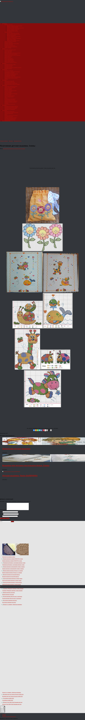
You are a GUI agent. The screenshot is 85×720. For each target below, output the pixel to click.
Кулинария (4, 85)
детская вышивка (14, 148)
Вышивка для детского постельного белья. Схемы (25, 465)
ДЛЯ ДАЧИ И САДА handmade (11, 73)
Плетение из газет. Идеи (10, 82)
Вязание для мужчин (11, 35)
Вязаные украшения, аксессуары (12, 43)
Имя (1, 511)
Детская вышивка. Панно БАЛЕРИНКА (20, 476)
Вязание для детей (9, 44)
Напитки (6, 103)
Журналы (4, 105)
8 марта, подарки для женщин (11, 115)
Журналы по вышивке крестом (11, 106)
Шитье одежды (8, 57)
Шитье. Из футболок (9, 60)
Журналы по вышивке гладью (11, 107)
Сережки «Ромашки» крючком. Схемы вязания (12, 590)
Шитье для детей (8, 50)
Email (1, 513)
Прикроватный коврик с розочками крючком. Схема (13, 564)
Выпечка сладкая (8, 88)
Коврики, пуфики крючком (12, 26)
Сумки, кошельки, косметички (11, 46)
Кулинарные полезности (10, 104)
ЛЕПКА (6, 79)
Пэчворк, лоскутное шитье (10, 49)
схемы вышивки (21, 148)
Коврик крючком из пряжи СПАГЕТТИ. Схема (12, 560)
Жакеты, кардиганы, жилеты (13, 33)
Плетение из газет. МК (9, 81)
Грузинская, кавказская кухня (11, 86)
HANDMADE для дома (9, 72)
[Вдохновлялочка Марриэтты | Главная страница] (6, 1)
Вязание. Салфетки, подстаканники (14, 25)
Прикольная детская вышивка (16, 449)
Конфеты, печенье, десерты (11, 102)
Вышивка (4, 63)
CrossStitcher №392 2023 (7, 700)
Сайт (1, 516)
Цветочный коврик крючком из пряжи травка (11, 580)
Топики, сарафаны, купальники (13, 36)
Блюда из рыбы (8, 92)
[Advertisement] (34, 13)
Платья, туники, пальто (12, 37)
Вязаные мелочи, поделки (12, 31)
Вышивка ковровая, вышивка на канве (13, 67)
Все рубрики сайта (6, 120)
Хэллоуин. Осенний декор (10, 118)
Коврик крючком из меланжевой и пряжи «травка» (13, 568)
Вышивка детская (8, 66)
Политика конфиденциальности (9, 716)
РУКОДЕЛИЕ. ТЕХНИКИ (10, 75)
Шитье (3, 48)
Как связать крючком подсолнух (9, 602)
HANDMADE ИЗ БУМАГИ (10, 74)
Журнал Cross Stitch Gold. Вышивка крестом (11, 704)
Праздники (4, 110)
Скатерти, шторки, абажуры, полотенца (15, 27)
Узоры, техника (8, 47)
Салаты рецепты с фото (10, 99)
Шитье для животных (9, 59)
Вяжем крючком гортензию (8, 594)
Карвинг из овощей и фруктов (11, 100)
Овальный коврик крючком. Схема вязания (11, 584)
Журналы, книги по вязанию (11, 108)
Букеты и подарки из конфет (11, 117)
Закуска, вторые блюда (10, 95)
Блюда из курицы (8, 91)
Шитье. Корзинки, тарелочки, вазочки (12, 52)
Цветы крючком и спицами (10, 41)
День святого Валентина (10, 119)
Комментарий (3, 509)
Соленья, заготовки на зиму (11, 90)
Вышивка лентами (9, 65)
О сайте (4, 715)
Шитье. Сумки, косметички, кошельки (12, 55)
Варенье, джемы (8, 89)
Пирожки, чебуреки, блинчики (11, 93)
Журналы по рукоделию (10, 109)
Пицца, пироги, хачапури (10, 87)
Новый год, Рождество (9, 111)
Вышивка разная (8, 68)
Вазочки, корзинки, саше (12, 29)
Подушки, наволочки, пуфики (11, 53)
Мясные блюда (8, 94)
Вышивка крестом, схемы (10, 64)
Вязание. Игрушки (8, 42)
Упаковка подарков (9, 113)
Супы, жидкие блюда (9, 96)
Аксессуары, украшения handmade (12, 71)
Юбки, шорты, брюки (11, 39)
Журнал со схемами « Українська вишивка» (11, 692)
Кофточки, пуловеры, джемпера (14, 38)
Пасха (6, 114)
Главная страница (4, 141)
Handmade (4, 69)
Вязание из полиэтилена (10, 45)
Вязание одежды (8, 32)
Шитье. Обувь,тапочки (9, 61)
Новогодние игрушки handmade (11, 112)
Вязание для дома (8, 24)
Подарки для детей (9, 116)
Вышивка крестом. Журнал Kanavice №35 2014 (12, 696)
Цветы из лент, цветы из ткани (11, 78)
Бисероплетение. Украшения (11, 83)
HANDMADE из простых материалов (12, 76)
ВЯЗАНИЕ (4, 23)
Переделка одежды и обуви (10, 62)
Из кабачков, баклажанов (10, 98)
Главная (4, 714)
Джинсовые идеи (8, 56)
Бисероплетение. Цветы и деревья (12, 84)
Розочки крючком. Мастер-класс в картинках (11, 598)
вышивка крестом (7, 148)
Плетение (4, 80)
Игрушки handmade (9, 70)
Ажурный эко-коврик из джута (8, 556)
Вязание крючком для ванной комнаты (10, 576)
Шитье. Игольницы (9, 58)
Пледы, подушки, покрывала (13, 28)
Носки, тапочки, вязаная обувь (13, 34)
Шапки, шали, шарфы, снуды (13, 40)
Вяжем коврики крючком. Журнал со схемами (12, 572)
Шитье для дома (8, 51)
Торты (6, 97)
